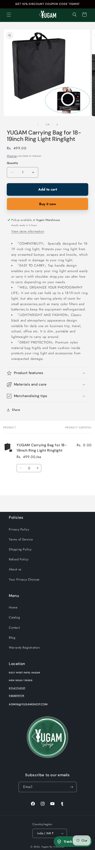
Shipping (12, 156)
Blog (12, 637)
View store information (27, 231)
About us (15, 569)
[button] (9, 14)
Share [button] (16, 409)
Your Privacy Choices (24, 579)
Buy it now (47, 204)
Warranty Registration (24, 647)
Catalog (14, 617)
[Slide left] (38, 124)
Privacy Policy (19, 529)
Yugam (45, 846)
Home (13, 607)
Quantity (12, 163)
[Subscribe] (71, 787)
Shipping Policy (20, 549)
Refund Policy (18, 559)
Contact (14, 627)
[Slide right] (57, 124)
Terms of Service (21, 539)
